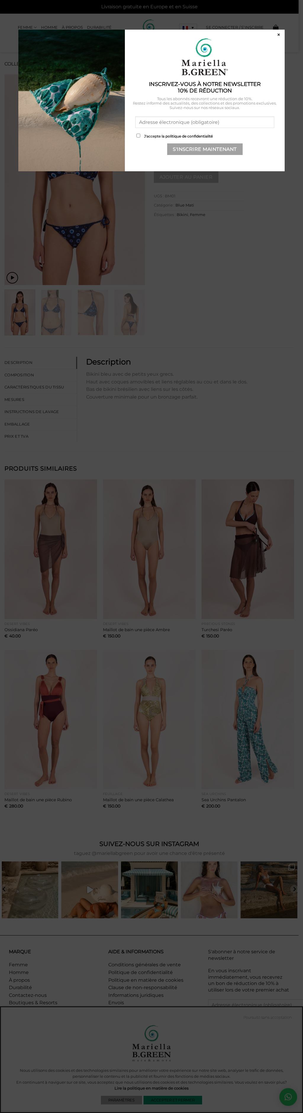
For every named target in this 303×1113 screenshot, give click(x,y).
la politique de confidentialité (187, 136)
